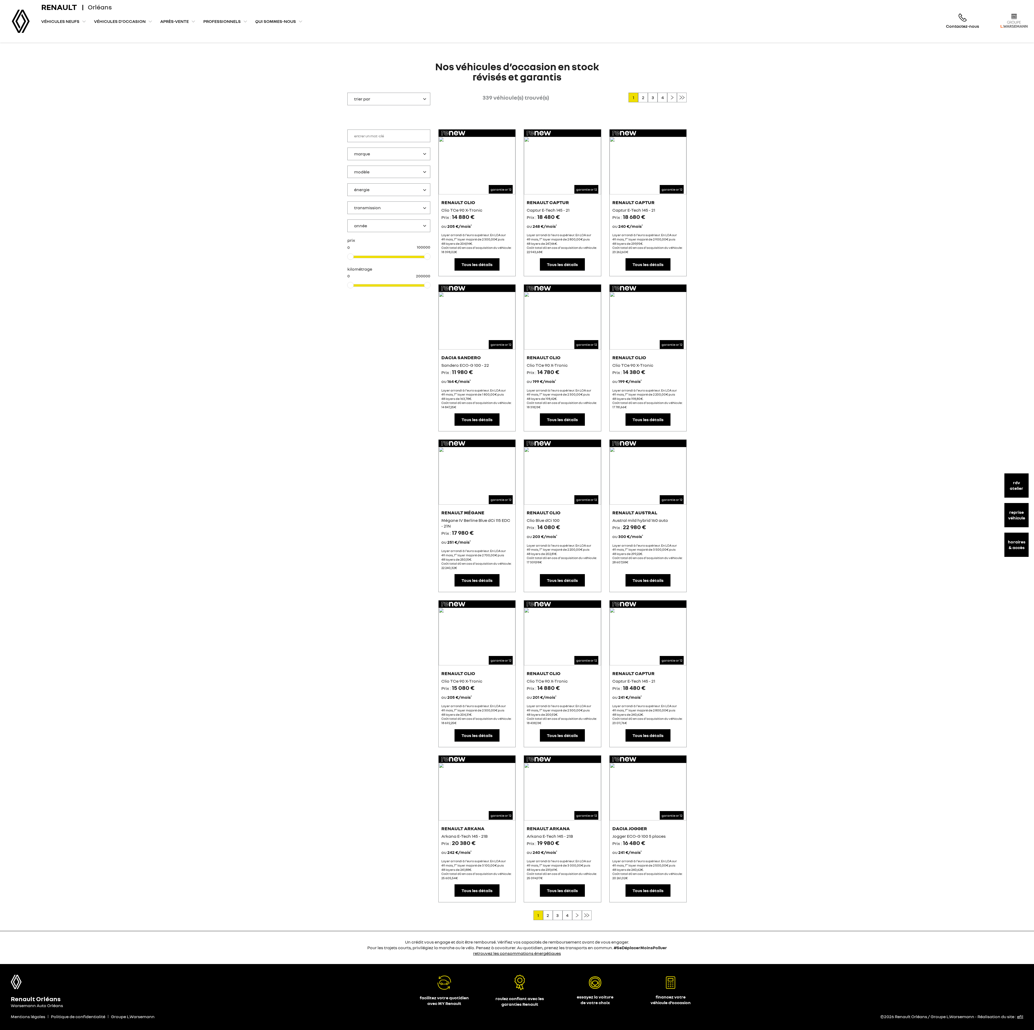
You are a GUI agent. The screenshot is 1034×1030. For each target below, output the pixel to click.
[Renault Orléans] (21, 21)
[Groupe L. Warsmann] (1014, 20)
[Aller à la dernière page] (682, 97)
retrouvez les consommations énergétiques (517, 953)
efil (1020, 1016)
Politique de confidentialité (78, 1016)
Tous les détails (477, 264)
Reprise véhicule (1016, 515)
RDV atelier (1016, 485)
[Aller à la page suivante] (672, 97)
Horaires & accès (1016, 544)
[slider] (350, 256)
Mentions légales (28, 1016)
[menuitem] (63, 21)
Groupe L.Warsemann (133, 1016)
